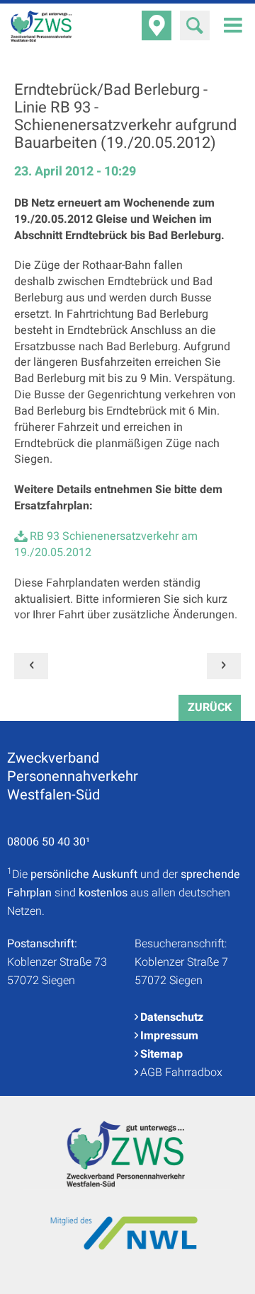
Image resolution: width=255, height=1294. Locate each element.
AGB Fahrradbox (181, 1072)
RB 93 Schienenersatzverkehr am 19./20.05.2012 (106, 544)
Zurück (210, 707)
